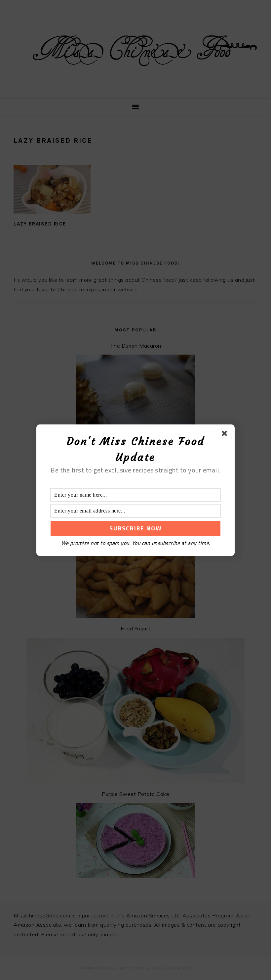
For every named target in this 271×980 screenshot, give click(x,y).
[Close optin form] (226, 435)
